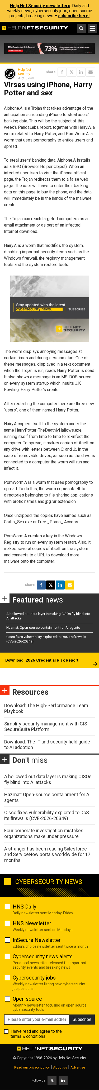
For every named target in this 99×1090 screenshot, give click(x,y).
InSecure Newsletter (37, 940)
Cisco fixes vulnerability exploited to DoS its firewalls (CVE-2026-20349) (46, 815)
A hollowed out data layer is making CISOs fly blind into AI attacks (48, 779)
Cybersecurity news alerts (43, 956)
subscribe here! (73, 15)
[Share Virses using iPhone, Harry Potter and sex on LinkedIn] (81, 72)
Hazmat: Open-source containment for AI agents (43, 628)
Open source (27, 999)
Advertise (77, 1067)
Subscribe (81, 1019)
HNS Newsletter (32, 923)
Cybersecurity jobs (34, 977)
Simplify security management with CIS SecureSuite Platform (45, 726)
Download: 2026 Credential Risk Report (41, 660)
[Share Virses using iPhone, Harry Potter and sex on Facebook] (62, 72)
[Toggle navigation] (92, 28)
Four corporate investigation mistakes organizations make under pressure (43, 833)
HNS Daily (24, 906)
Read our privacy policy (32, 1067)
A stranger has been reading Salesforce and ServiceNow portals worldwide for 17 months (47, 854)
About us (60, 1067)
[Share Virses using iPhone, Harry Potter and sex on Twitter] (71, 72)
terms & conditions (28, 1036)
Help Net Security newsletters (40, 5)
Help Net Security (24, 72)
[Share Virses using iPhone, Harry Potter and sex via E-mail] (90, 72)
